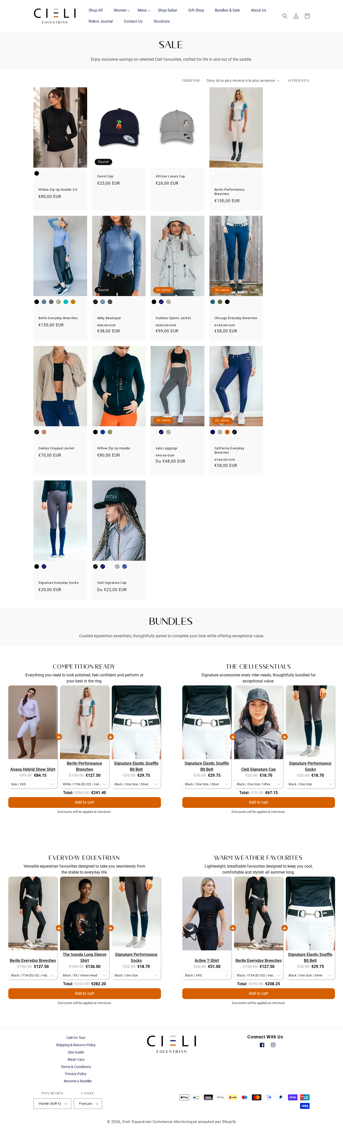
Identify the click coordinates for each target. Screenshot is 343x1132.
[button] (120, 10)
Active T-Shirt (207, 960)
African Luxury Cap (170, 176)
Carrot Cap (105, 176)
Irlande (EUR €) (50, 1103)
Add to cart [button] (84, 802)
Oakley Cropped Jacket (56, 448)
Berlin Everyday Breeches (58, 318)
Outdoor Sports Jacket (173, 318)
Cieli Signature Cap (112, 583)
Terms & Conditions (76, 1067)
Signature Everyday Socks (58, 583)
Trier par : (191, 80)
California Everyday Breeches (229, 450)
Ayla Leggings (167, 448)
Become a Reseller (78, 1081)
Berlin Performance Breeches (229, 192)
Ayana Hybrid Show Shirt (32, 769)
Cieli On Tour (76, 1038)
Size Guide (76, 1052)
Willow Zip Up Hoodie (113, 448)
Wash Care (76, 1059)
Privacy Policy (76, 1074)
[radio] (36, 173)
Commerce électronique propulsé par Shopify (194, 1121)
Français (85, 1103)
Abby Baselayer (109, 318)
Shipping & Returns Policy (76, 1045)
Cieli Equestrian (137, 1121)
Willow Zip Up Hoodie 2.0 (57, 189)
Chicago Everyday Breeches (235, 318)
